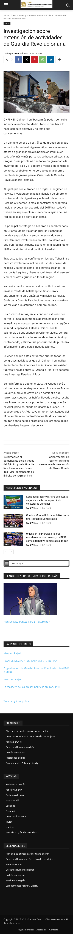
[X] (26, 59)
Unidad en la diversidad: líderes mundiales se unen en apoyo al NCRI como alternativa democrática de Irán (47, 537)
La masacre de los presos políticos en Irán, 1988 (32, 687)
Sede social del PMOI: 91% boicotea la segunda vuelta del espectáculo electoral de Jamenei (47, 500)
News (13, 15)
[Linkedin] (50, 59)
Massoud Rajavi (13, 679)
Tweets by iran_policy (16, 701)
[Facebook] (18, 59)
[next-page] (11, 552)
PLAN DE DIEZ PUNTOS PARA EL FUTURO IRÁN (31, 660)
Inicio (6, 15)
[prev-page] (6, 552)
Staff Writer (20, 53)
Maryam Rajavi (12, 653)
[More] (59, 59)
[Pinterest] (34, 59)
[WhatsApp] (42, 59)
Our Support (10, 526)
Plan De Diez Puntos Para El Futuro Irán (27, 621)
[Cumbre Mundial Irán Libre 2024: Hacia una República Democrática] (13, 521)
